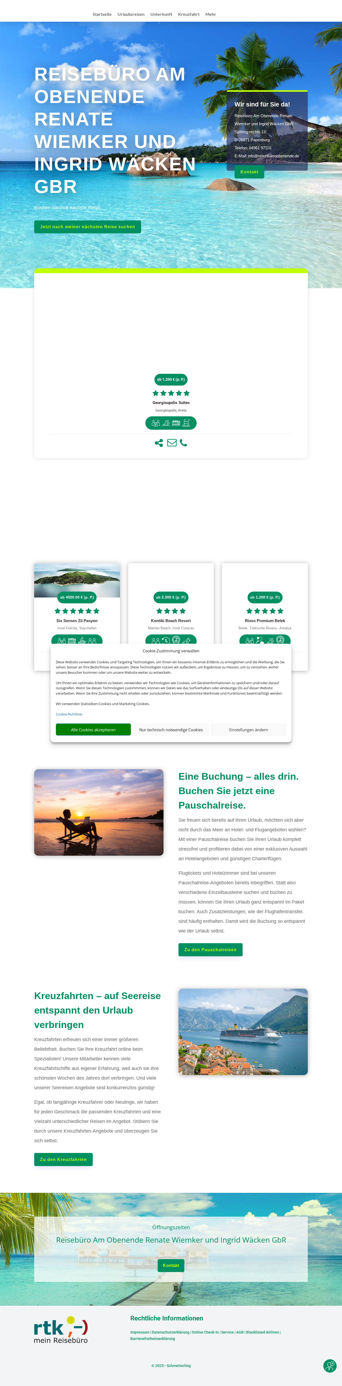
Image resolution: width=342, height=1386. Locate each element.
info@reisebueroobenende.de (273, 156)
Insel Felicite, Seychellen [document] (76, 628)
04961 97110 (260, 148)
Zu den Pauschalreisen (210, 949)
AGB (240, 1332)
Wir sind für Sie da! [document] (262, 104)
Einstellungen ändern (248, 729)
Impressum (139, 1332)
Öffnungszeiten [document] (171, 1228)
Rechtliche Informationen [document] (166, 1318)
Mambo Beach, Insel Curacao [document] (171, 628)
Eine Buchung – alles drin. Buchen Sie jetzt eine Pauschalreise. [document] (238, 791)
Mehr (210, 14)
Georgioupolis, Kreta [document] (171, 410)
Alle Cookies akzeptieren (93, 729)
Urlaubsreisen (131, 14)
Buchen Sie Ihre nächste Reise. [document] (68, 207)
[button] (159, 443)
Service (227, 1332)
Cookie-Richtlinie (69, 714)
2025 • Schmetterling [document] (172, 1366)
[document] (171, 403)
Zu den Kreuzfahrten (63, 1159)
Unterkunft (161, 14)
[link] (171, 366)
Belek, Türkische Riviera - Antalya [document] (265, 628)
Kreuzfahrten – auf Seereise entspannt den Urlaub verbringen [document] (97, 1010)
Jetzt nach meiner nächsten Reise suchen (87, 226)
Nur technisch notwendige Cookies (171, 729)
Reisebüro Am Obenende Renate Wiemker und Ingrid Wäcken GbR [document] (171, 1240)
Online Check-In (205, 1332)
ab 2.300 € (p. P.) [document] (171, 597)
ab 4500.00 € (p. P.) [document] (77, 597)
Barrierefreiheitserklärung (152, 1338)
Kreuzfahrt (189, 14)
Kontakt (249, 172)
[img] (156, 423)
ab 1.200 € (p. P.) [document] (171, 379)
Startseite (102, 14)
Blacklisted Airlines (262, 1332)
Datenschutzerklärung (170, 1332)
